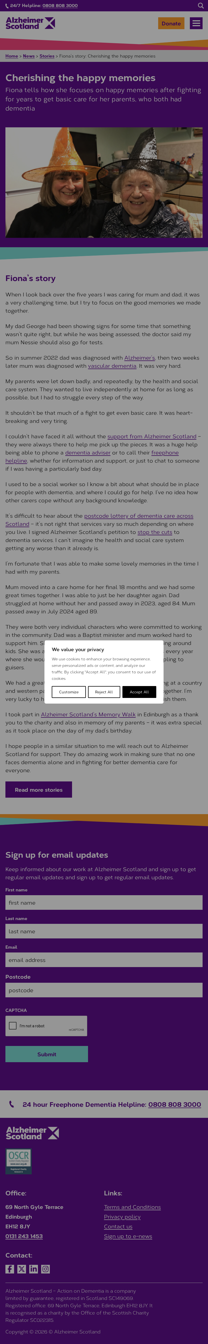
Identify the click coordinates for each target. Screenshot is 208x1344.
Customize (69, 691)
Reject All (104, 691)
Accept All (139, 691)
